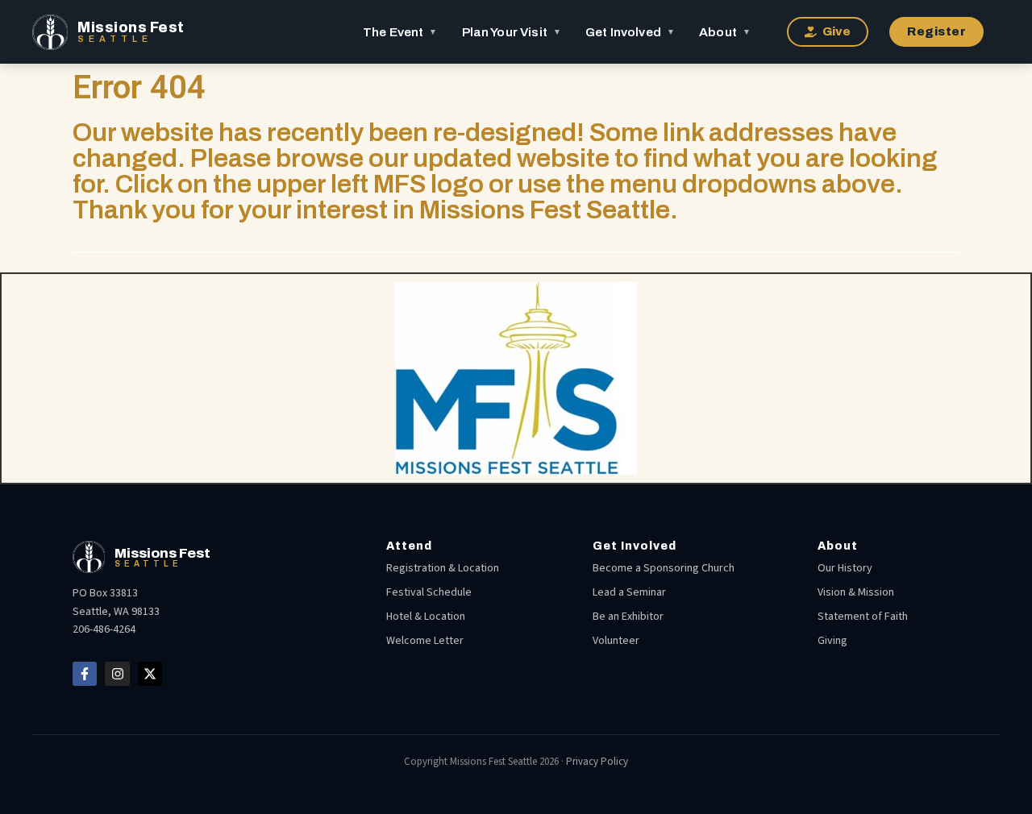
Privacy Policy (597, 761)
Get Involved (630, 32)
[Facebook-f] (85, 674)
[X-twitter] (150, 674)
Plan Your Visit (511, 32)
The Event (400, 32)
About (725, 32)
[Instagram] (117, 674)
